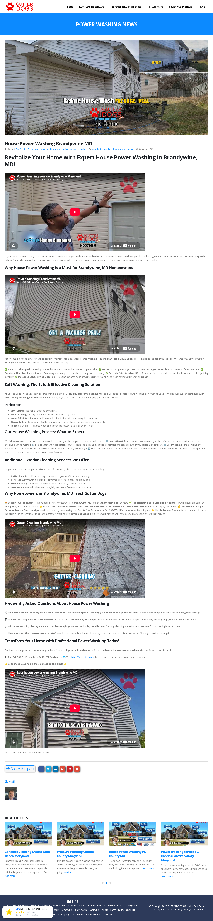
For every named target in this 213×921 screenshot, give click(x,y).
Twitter (48, 769)
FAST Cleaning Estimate (91, 7)
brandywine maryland (102, 149)
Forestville (25, 909)
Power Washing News (180, 7)
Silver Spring (63, 914)
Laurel (121, 909)
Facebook (41, 769)
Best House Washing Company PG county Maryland (183, 854)
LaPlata (104, 909)
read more (18, 872)
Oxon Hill (130, 909)
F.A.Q (202, 7)
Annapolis (23, 905)
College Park (132, 905)
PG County (38, 914)
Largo (113, 909)
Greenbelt (54, 909)
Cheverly (111, 905)
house (116, 149)
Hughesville (66, 909)
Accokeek (11, 905)
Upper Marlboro (94, 914)
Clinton (120, 905)
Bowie (33, 905)
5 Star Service (20, 149)
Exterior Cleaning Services (126, 7)
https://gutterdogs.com (83, 656)
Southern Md (77, 914)
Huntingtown (80, 909)
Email (77, 769)
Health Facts (156, 7)
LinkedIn (55, 769)
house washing (47, 149)
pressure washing (78, 149)
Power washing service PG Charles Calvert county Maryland (128, 856)
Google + (62, 769)
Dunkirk (14, 909)
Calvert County (59, 905)
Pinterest (70, 769)
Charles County (76, 905)
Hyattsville (94, 909)
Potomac (50, 914)
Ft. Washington (39, 909)
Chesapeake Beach (95, 905)
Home (70, 7)
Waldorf (108, 914)
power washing (62, 149)
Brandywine (33, 149)
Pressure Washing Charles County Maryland (23, 854)
